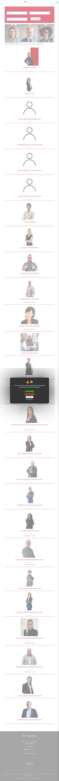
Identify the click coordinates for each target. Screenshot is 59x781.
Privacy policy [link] (29, 399)
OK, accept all (30, 391)
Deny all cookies (30, 394)
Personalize (29, 397)
